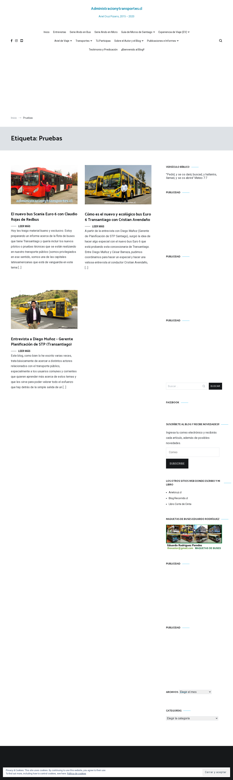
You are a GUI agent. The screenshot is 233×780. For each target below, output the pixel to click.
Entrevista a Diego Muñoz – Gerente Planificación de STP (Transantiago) (42, 342)
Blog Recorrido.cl (178, 498)
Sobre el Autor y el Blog (127, 40)
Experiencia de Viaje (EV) (173, 32)
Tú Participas (103, 40)
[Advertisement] (116, 85)
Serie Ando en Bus (80, 32)
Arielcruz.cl (175, 492)
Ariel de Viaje (61, 40)
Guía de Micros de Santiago (136, 32)
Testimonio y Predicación (103, 49)
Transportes (83, 40)
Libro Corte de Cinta (180, 504)
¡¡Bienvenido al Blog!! (132, 49)
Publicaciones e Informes (161, 40)
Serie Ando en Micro (106, 32)
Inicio (47, 32)
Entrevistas (59, 32)
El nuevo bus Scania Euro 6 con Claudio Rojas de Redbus (44, 217)
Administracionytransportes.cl (116, 9)
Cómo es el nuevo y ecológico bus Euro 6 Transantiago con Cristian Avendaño (118, 217)
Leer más (24, 226)
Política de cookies (76, 773)
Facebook (172, 403)
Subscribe (177, 463)
